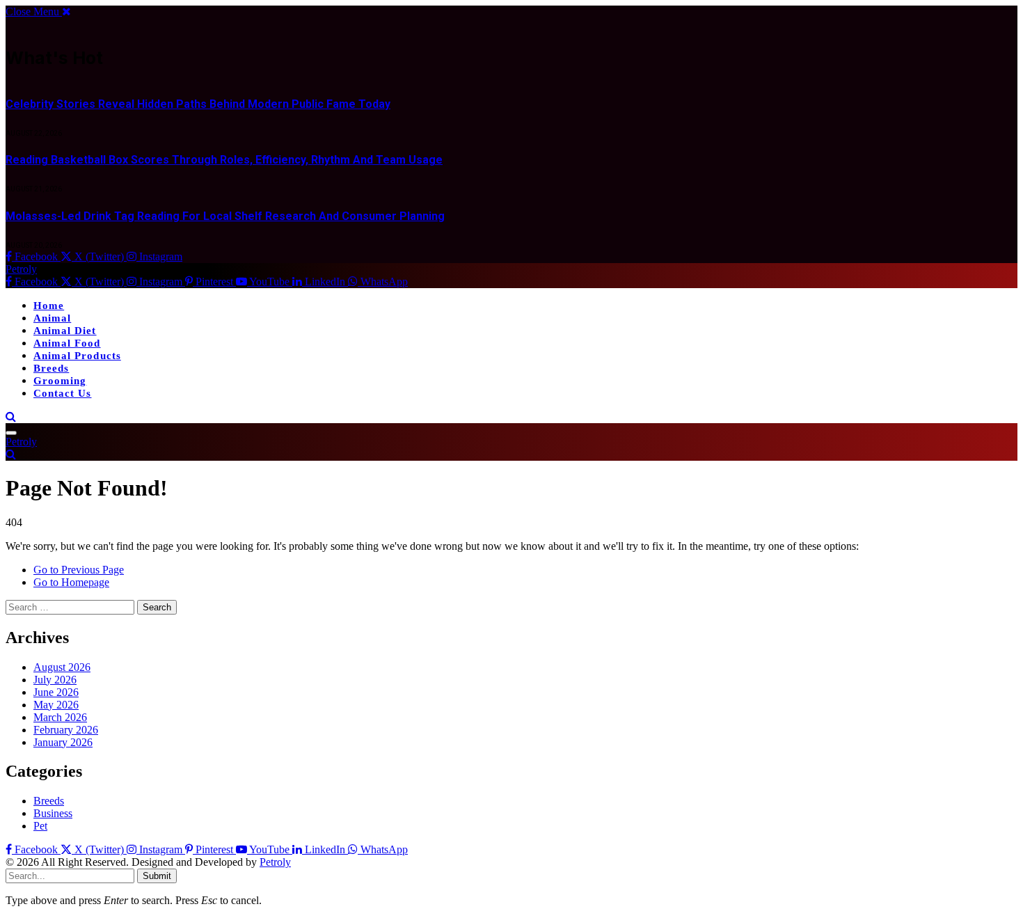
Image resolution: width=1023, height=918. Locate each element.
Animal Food (67, 343)
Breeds (51, 368)
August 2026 (61, 667)
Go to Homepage (71, 582)
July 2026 (55, 680)
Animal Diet (65, 330)
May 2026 (56, 705)
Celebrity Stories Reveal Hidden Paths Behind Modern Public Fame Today (198, 104)
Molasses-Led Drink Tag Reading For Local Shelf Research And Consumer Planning (225, 216)
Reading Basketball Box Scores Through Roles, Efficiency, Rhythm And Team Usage (224, 159)
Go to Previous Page (78, 570)
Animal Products (77, 355)
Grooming (59, 380)
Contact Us (62, 393)
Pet (40, 826)
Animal (52, 318)
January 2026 (63, 742)
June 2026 (56, 692)
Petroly (275, 862)
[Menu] (11, 433)
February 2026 (65, 730)
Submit (157, 876)
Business (52, 813)
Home (48, 305)
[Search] (11, 416)
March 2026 (60, 717)
